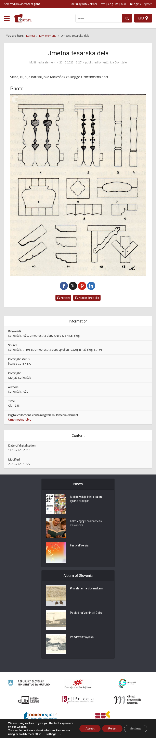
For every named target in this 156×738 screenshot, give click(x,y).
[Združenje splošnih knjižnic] (102, 716)
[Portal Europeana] (127, 683)
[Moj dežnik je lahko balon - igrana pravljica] (56, 504)
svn (103, 4)
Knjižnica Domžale (114, 62)
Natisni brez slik (88, 298)
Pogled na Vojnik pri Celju (86, 612)
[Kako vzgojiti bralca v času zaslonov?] (56, 528)
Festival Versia (79, 545)
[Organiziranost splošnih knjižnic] (78, 684)
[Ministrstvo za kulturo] (29, 683)
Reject (112, 729)
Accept (90, 729)
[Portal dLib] (28, 700)
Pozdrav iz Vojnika (82, 637)
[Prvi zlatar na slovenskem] (56, 595)
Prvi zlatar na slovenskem (86, 588)
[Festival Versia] (56, 552)
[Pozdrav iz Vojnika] (56, 644)
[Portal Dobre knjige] (41, 716)
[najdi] (127, 18)
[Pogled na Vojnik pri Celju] (56, 620)
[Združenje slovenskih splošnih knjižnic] (78, 700)
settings (51, 734)
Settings (135, 729)
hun (123, 4)
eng (110, 4)
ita (116, 4)
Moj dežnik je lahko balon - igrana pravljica (86, 498)
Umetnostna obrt (19, 419)
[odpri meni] (7, 18)
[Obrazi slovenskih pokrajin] (127, 700)
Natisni (65, 298)
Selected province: (22, 4)
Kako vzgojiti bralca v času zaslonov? (86, 523)
